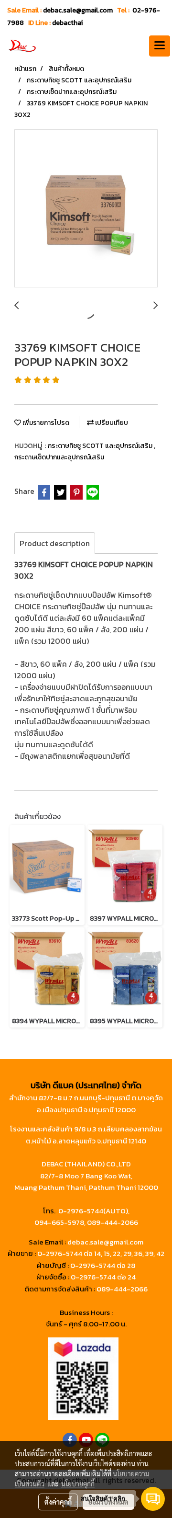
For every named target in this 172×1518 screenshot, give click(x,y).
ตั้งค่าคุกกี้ (58, 1501)
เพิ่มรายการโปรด (45, 423)
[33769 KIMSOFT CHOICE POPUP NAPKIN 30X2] (86, 209)
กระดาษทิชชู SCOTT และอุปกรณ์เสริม (101, 446)
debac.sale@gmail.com (105, 1241)
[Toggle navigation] (159, 46)
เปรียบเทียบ (111, 423)
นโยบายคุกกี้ (78, 1483)
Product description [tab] (55, 543)
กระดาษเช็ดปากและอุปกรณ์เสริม (59, 457)
